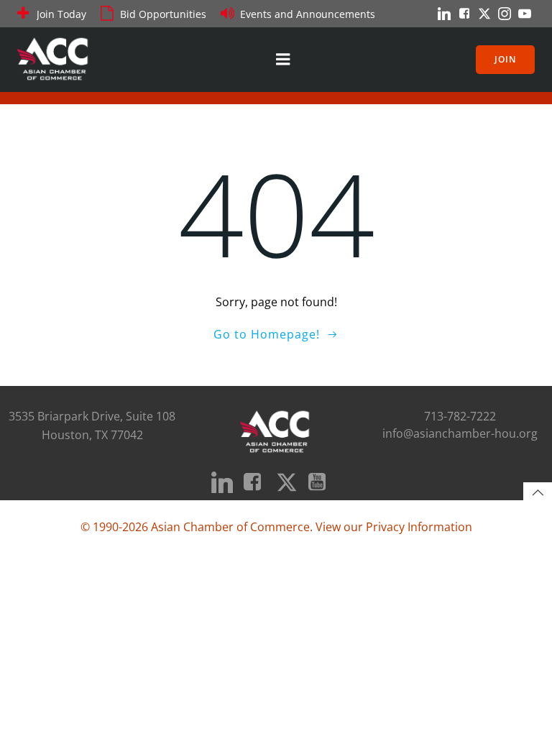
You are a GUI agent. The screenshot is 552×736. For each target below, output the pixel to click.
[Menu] (283, 59)
